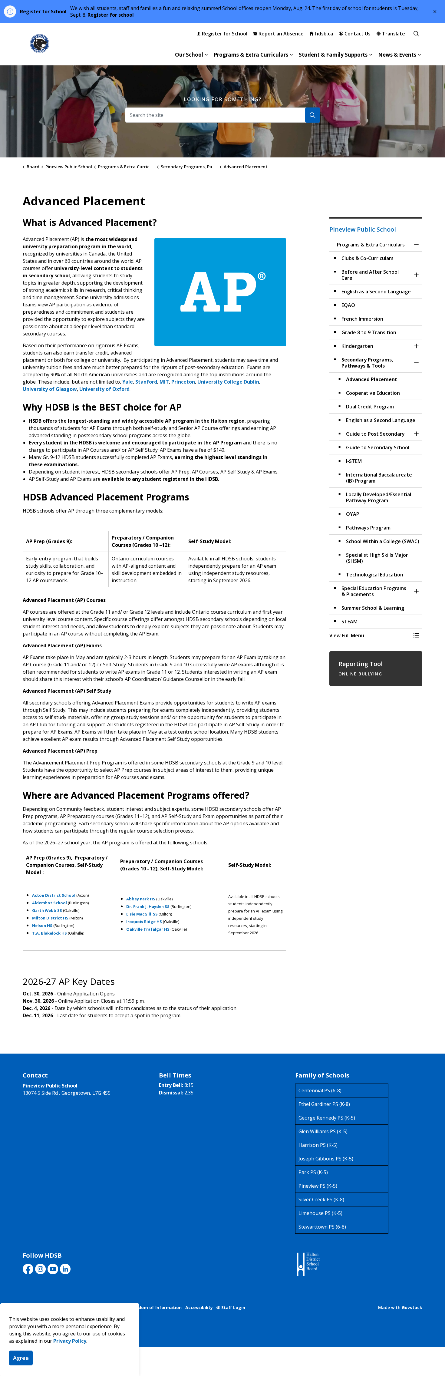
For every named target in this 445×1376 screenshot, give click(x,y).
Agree (21, 1357)
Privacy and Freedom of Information (142, 1307)
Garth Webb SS (47, 910)
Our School (189, 54)
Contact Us (357, 33)
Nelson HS (42, 925)
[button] (369, 635)
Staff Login (233, 1307)
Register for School (224, 33)
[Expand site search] (416, 33)
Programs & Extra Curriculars (251, 54)
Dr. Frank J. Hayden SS (148, 906)
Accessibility (199, 1307)
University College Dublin (228, 381)
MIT (164, 381)
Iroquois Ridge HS (144, 921)
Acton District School (53, 895)
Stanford (146, 381)
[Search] (312, 115)
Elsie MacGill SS (142, 914)
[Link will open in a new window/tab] (307, 1264)
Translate (393, 33)
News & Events (397, 54)
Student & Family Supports (333, 54)
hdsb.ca (324, 33)
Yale (127, 381)
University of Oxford (104, 389)
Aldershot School (49, 903)
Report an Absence (281, 33)
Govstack (412, 1307)
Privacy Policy (69, 1341)
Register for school (110, 15)
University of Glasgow (50, 389)
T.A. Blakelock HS (49, 933)
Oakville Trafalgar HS (148, 929)
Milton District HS (50, 918)
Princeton (183, 381)
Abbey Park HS (140, 899)
